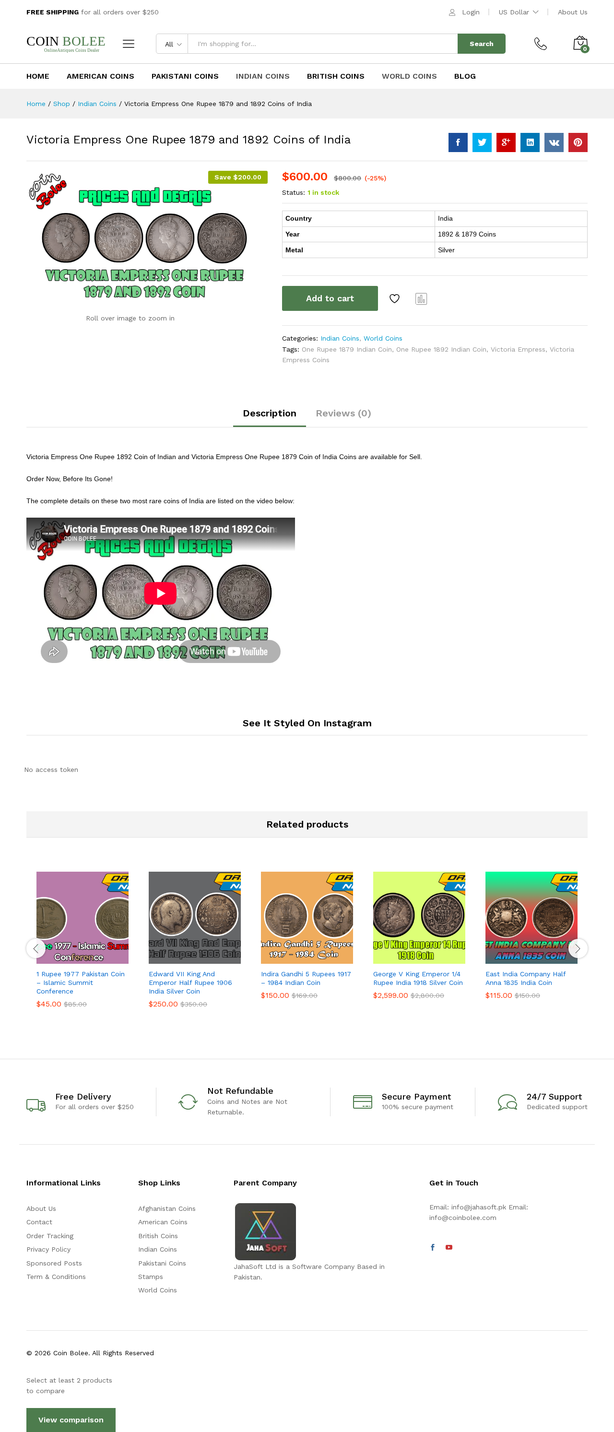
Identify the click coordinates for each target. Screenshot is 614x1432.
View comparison (71, 1419)
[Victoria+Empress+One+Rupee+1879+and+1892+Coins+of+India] (482, 142)
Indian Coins (263, 76)
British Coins (336, 76)
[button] (49, 958)
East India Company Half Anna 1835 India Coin (525, 978)
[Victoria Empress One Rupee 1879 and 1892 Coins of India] (458, 142)
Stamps (150, 1276)
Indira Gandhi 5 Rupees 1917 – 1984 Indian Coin (306, 978)
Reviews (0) (343, 413)
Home (37, 76)
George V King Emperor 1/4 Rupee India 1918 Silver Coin (418, 978)
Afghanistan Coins (167, 1208)
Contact (39, 1222)
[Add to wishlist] (396, 298)
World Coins (409, 76)
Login (471, 12)
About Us (573, 12)
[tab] (269, 417)
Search (482, 43)
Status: (293, 192)
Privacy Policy (48, 1249)
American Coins (100, 76)
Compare (421, 298)
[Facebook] (433, 1248)
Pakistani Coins (185, 76)
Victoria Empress (518, 349)
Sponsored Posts (54, 1263)
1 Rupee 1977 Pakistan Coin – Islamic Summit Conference (80, 982)
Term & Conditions (56, 1276)
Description (269, 413)
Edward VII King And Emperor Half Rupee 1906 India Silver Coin (190, 982)
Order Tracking (49, 1236)
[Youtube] (449, 1248)
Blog (465, 76)
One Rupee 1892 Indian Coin (441, 349)
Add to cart (330, 298)
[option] (82, 947)
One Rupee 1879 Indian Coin (347, 349)
